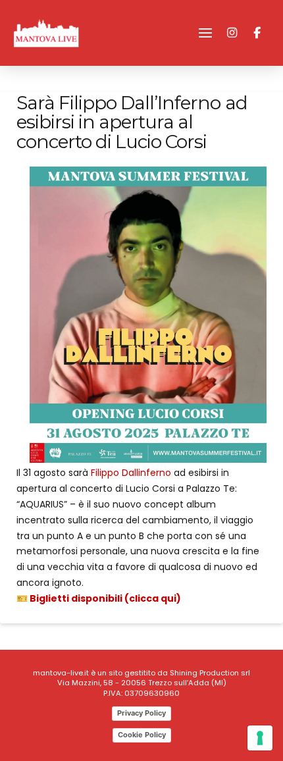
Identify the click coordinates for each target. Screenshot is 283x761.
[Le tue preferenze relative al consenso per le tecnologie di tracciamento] (259, 737)
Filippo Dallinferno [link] (131, 472)
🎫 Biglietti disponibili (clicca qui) (98, 598)
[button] (205, 33)
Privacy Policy (141, 713)
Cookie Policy (142, 734)
